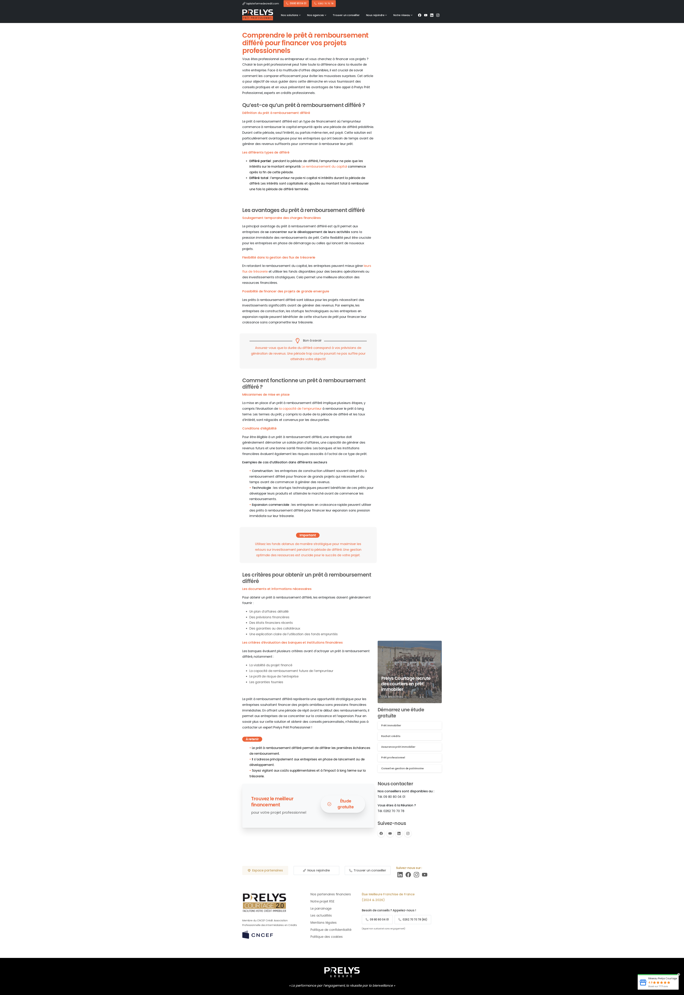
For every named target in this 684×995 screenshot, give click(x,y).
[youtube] (425, 874)
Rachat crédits (390, 736)
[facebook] (408, 874)
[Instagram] (438, 15)
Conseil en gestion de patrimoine (402, 768)
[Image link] (342, 972)
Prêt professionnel (393, 757)
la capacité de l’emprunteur (300, 408)
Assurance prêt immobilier (398, 747)
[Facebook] (420, 15)
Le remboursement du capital (324, 166)
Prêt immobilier (391, 725)
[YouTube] (426, 15)
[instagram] (416, 874)
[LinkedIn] (432, 15)
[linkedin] (400, 874)
